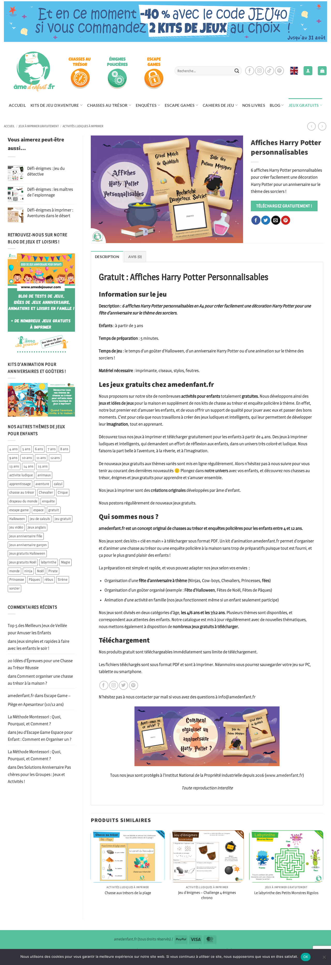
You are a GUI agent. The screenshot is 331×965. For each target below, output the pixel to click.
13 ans (14, 466)
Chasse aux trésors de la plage (128, 892)
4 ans (13, 449)
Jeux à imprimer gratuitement (39, 126)
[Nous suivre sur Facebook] (249, 70)
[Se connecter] (308, 70)
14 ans (28, 466)
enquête (48, 501)
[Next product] (311, 126)
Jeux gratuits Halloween (27, 553)
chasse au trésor (21, 492)
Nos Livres (253, 105)
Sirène (62, 579)
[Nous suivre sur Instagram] (259, 70)
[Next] (323, 870)
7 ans (52, 449)
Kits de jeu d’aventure (55, 105)
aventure (42, 484)
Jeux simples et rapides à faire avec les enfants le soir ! (38, 645)
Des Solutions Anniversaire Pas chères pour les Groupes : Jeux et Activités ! (39, 774)
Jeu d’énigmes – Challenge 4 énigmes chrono (207, 895)
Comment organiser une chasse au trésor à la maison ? (40, 680)
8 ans (64, 449)
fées (265, 580)
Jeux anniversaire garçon (28, 545)
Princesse (16, 579)
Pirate (53, 571)
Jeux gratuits (304, 105)
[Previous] (91, 870)
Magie (65, 562)
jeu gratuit (63, 519)
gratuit (53, 510)
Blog (275, 105)
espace (38, 510)
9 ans (13, 458)
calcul (58, 484)
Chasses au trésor (107, 105)
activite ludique (21, 475)
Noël (40, 571)
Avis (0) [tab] (135, 257)
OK (305, 957)
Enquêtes (146, 105)
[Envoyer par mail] (275, 220)
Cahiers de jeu (218, 105)
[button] (322, 70)
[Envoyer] (236, 71)
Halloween (17, 519)
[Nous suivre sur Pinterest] (279, 70)
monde (14, 571)
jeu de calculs (40, 519)
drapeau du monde (23, 501)
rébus (48, 579)
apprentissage (20, 484)
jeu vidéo (16, 527)
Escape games (180, 105)
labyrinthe (48, 562)
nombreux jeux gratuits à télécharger (205, 626)
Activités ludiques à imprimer (83, 126)
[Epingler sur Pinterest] (285, 220)
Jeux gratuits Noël (22, 562)
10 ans (27, 458)
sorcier (14, 588)
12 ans (55, 458)
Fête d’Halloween (199, 590)
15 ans (43, 466)
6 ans (39, 449)
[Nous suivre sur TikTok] (269, 70)
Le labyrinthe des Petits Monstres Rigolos (286, 892)
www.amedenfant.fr (284, 775)
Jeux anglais (37, 527)
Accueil (17, 105)
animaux (44, 475)
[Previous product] (322, 126)
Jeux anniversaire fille (25, 536)
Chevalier (46, 492)
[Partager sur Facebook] (255, 220)
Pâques (34, 579)
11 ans (41, 458)
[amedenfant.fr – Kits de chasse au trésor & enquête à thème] (85, 70)
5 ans (26, 449)
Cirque (63, 492)
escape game (19, 510)
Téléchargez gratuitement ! (284, 205)
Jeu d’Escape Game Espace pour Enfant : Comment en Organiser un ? (40, 736)
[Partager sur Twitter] (265, 220)
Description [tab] (107, 257)
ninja (28, 571)
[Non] (324, 958)
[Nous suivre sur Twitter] (123, 685)
